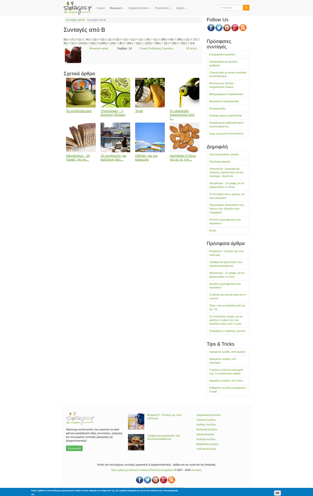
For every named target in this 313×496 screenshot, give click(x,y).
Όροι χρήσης (118, 470)
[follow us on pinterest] (227, 27)
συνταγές (196, 470)
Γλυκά (143, 48)
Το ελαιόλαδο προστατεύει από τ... (182, 114)
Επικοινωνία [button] (74, 448)
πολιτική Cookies (138, 470)
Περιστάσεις (162, 8)
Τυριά (139, 111)
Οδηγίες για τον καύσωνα (146, 157)
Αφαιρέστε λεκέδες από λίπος (226, 380)
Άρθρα (180, 8)
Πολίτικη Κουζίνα (206, 448)
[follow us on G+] (235, 27)
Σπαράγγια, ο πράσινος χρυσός (227, 331)
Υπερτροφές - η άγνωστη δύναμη (113, 112)
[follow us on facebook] (211, 27)
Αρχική (101, 8)
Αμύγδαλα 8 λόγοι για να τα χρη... (183, 157)
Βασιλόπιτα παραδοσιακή (224, 101)
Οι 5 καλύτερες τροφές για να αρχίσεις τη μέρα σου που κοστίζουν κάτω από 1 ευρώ (225, 320)
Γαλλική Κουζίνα (205, 419)
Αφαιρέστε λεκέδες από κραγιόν (227, 351)
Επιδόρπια (154, 48)
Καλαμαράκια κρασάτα (222, 54)
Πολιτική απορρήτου (161, 470)
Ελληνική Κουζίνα (206, 429)
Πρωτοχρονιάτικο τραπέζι (224, 154)
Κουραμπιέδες (217, 108)
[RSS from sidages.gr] (243, 27)
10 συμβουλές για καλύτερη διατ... (113, 157)
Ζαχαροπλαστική (138, 8)
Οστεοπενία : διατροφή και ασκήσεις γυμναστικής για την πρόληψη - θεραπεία (226, 172)
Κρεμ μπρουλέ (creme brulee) (226, 133)
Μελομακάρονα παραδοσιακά (226, 94)
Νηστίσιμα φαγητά (219, 161)
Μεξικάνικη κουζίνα (207, 444)
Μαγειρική (116, 8)
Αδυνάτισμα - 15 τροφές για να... (78, 157)
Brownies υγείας (98, 48)
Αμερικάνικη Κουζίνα (208, 415)
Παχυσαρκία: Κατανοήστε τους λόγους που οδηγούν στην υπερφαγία (226, 209)
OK (277, 493)
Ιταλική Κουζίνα (205, 434)
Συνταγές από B (75, 20)
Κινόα (212, 230)
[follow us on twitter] (219, 27)
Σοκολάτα (167, 48)
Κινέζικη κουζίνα (205, 439)
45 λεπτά (191, 48)
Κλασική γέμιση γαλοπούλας (225, 115)
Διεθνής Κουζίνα (206, 424)
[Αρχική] (79, 8)
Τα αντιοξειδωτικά (78, 111)
